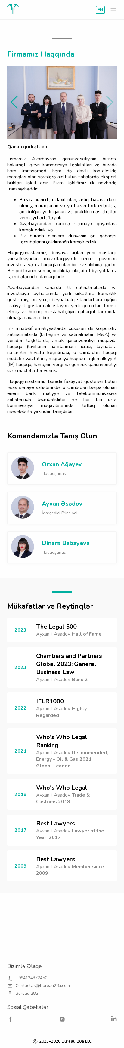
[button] (14, 102)
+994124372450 (31, 978)
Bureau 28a (27, 993)
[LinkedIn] (114, 1019)
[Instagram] (62, 1019)
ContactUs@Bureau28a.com (43, 985)
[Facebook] (10, 1019)
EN (100, 10)
